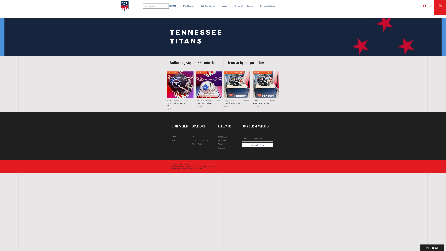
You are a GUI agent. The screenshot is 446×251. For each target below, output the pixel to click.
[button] (441, 5)
